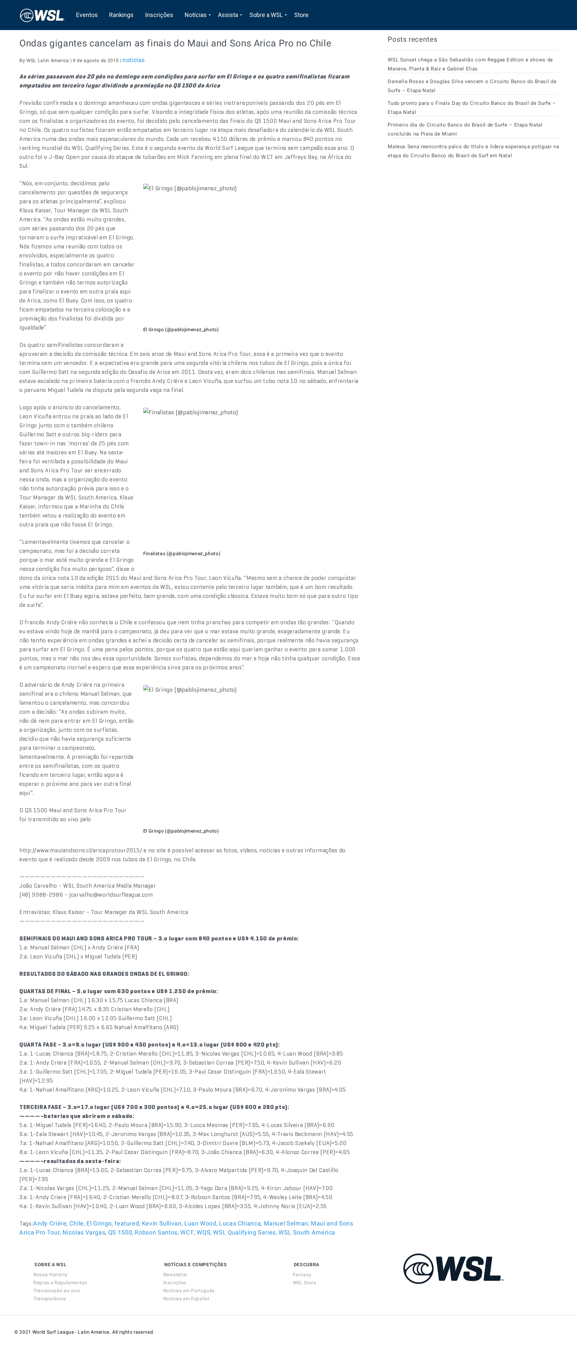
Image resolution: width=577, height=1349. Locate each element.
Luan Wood (200, 1223)
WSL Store (304, 1282)
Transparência (49, 1298)
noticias (134, 59)
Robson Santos (156, 1232)
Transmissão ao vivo (56, 1290)
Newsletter (175, 1274)
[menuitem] (87, 15)
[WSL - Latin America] (42, 15)
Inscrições (174, 1282)
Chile (76, 1223)
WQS (203, 1232)
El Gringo (99, 1223)
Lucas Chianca (240, 1223)
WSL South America (306, 1232)
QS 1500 (120, 1232)
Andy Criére (49, 1223)
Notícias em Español (186, 1298)
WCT (187, 1232)
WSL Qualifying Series (244, 1232)
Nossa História (50, 1274)
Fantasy (302, 1274)
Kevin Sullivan (162, 1223)
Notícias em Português (189, 1290)
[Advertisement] (438, 224)
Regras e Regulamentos (60, 1282)
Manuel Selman (286, 1223)
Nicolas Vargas (83, 1232)
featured (127, 1223)
